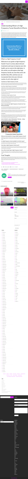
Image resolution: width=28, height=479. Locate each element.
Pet (14, 459)
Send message (16, 417)
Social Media (16, 288)
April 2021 (4, 333)
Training (15, 471)
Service (15, 463)
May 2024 (4, 275)
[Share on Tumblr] (13, 167)
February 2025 (4, 261)
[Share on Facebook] (3, 167)
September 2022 (4, 307)
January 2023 (4, 301)
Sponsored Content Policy (19, 376)
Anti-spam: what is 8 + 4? (17, 414)
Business (16, 237)
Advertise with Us (23, 373)
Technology (15, 469)
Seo (15, 285)
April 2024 (4, 277)
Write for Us (18, 373)
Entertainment (17, 248)
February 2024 (4, 280)
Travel (16, 299)
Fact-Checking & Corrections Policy (11, 376)
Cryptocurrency (17, 243)
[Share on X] (5, 167)
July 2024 (4, 272)
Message (15, 407)
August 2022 (4, 309)
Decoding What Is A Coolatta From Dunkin (7, 194)
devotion (16, 245)
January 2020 (4, 355)
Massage (16, 275)
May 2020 (4, 349)
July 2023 (4, 291)
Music (16, 277)
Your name (16, 209)
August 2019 (4, 363)
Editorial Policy (3, 390)
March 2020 (4, 352)
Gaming (16, 259)
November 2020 (4, 339)
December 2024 (4, 264)
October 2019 (4, 360)
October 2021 (4, 323)
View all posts (9, 177)
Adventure (16, 232)
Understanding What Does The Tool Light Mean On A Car (20, 194)
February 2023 (4, 299)
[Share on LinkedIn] (7, 167)
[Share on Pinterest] (10, 167)
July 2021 (4, 328)
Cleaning (16, 240)
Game (15, 441)
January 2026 (4, 243)
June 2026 (4, 235)
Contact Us (4, 373)
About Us (8, 373)
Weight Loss (16, 301)
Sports (16, 291)
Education (15, 432)
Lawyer (16, 269)
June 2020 (4, 347)
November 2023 (4, 285)
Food (16, 256)
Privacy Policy (14, 373)
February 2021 (4, 336)
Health (16, 261)
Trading (16, 296)
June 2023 (4, 293)
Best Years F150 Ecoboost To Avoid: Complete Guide (8, 163)
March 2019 (4, 371)
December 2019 (4, 357)
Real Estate (16, 283)
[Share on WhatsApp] (8, 167)
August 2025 (4, 251)
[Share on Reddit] (12, 167)
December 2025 (4, 245)
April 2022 (4, 315)
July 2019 (4, 365)
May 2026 (4, 237)
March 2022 (4, 317)
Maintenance (15, 453)
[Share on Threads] (15, 167)
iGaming (16, 264)
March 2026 (4, 240)
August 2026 (4, 232)
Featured (16, 253)
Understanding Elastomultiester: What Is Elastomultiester (7, 203)
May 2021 (4, 331)
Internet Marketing (16, 447)
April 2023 (4, 296)
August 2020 (4, 344)
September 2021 (4, 325)
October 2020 (4, 341)
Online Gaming (17, 280)
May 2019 (4, 368)
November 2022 (4, 304)
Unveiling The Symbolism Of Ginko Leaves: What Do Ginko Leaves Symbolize (11, 164)
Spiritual (15, 465)
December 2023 (4, 283)
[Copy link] (17, 167)
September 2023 (4, 288)
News (2, 201)
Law (15, 267)
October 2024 (4, 267)
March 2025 (4, 259)
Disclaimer (11, 373)
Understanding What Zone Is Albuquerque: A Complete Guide (19, 203)
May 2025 (4, 256)
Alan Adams (2, 195)
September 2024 (4, 269)
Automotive (16, 235)
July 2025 (4, 253)
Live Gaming (16, 272)
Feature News (17, 251)
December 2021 (4, 320)
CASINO (15, 426)
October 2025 (4, 248)
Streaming (16, 293)
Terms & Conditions (4, 389)
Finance (15, 438)
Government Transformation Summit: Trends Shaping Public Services (10, 162)
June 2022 (4, 312)
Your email (15, 401)
